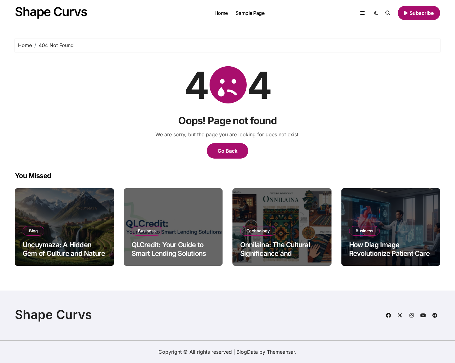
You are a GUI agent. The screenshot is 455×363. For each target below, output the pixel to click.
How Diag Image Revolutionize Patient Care (389, 249)
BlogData (247, 352)
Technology (258, 230)
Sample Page (250, 13)
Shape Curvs (51, 11)
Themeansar (281, 352)
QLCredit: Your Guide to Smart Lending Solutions (169, 249)
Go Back (227, 151)
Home (221, 13)
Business (147, 230)
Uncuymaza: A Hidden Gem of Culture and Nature (64, 249)
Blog (33, 230)
